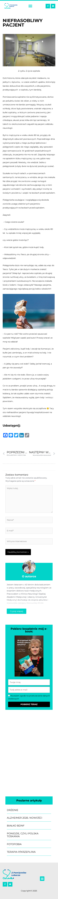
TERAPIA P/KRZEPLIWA (21, 851)
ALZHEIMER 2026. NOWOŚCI (24, 817)
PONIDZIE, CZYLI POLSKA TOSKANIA (22, 835)
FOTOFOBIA (14, 844)
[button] (30, 6)
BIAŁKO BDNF (15, 825)
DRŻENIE (12, 810)
